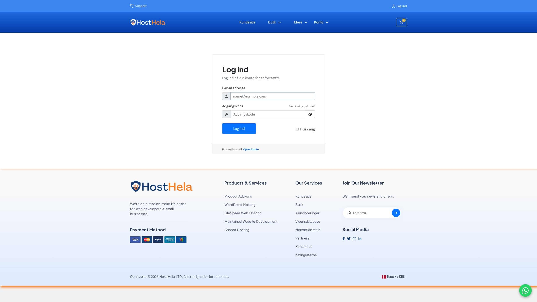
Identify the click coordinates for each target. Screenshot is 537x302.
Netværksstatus (307, 230)
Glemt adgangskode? (302, 106)
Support (141, 6)
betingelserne (306, 255)
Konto (319, 22)
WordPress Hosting (239, 205)
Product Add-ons (238, 196)
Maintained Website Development (250, 221)
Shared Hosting (236, 230)
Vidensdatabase (307, 221)
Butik (272, 22)
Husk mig (307, 129)
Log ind (402, 6)
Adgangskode (233, 106)
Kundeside (247, 22)
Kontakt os (303, 247)
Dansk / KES (395, 276)
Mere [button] (298, 22)
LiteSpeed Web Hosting (242, 213)
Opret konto (251, 149)
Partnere (302, 238)
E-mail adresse (233, 88)
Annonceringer (307, 213)
